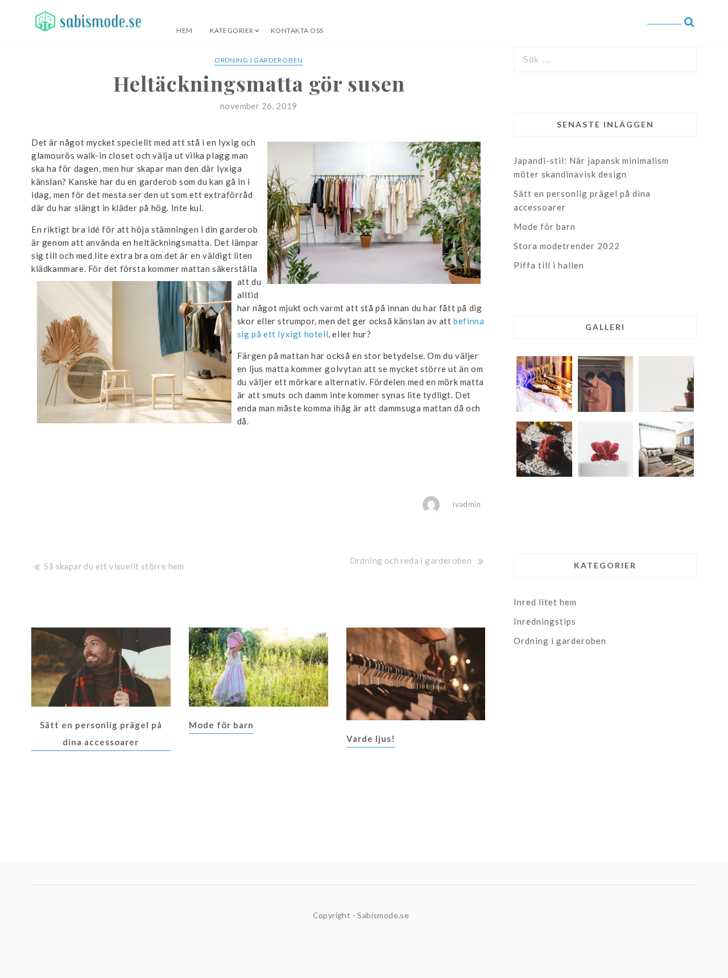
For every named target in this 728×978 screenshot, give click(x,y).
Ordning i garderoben (258, 60)
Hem (184, 30)
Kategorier (232, 30)
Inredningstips (545, 621)
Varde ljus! (370, 738)
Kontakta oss (297, 30)
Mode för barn (221, 725)
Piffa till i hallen (549, 265)
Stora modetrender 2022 (567, 246)
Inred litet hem (545, 602)
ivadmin (467, 504)
